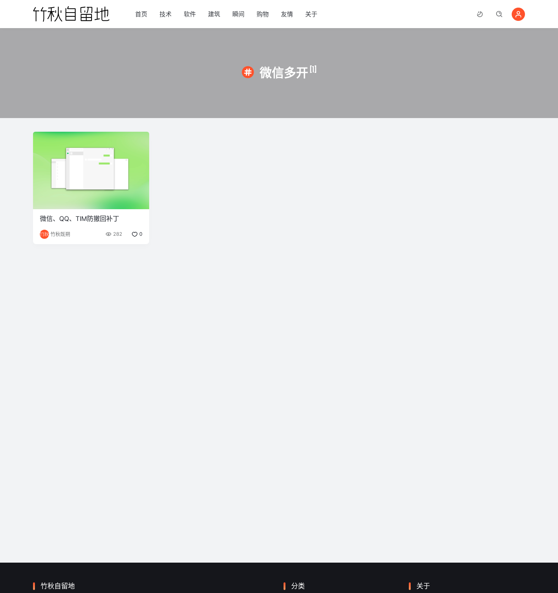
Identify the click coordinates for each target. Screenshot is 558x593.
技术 (165, 14)
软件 (190, 14)
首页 (141, 14)
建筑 (214, 14)
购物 (263, 14)
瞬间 (238, 14)
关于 (311, 14)
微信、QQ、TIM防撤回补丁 (79, 218)
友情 (287, 14)
